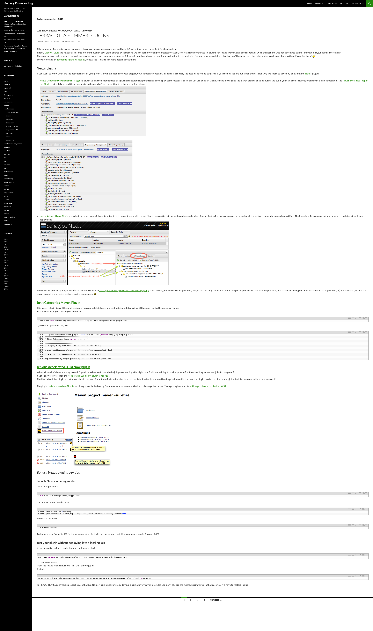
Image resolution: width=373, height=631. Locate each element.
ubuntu (7, 214)
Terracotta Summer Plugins (73, 35)
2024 (6, 242)
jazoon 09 (9, 133)
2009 (6, 278)
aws (5, 91)
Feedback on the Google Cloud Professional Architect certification (15, 24)
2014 (6, 265)
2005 (6, 289)
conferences (9, 109)
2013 (6, 268)
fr (5, 158)
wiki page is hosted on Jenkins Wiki (208, 386)
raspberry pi (8, 193)
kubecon (9, 137)
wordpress (8, 224)
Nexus (308, 74)
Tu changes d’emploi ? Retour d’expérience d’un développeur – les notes (15, 48)
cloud (6, 105)
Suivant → (216, 600)
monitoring (8, 179)
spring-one (10, 140)
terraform (8, 207)
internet (7, 165)
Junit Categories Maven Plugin (58, 302)
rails (7, 200)
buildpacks (8, 95)
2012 (6, 270)
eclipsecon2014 (12, 130)
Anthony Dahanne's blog (18, 3)
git (5, 161)
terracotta (86, 31)
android (7, 84)
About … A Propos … (315, 3)
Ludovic (48, 53)
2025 (6, 239)
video (6, 221)
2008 (6, 281)
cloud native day (12, 112)
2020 (6, 250)
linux (6, 175)
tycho (6, 210)
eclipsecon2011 (12, 126)
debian (7, 147)
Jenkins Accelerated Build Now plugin (63, 367)
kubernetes (8, 172)
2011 (6, 273)
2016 (6, 260)
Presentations (358, 3)
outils (6, 186)
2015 (6, 263)
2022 (6, 244)
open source (73, 31)
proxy (6, 189)
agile (6, 81)
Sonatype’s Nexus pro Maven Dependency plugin (124, 290)
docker (7, 151)
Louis (56, 53)
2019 (6, 252)
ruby (6, 196)
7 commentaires (72, 42)
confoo (8, 116)
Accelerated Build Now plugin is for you (88, 376)
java (64, 31)
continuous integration (49, 31)
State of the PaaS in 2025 (14, 30)
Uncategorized (9, 217)
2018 (6, 255)
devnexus (9, 119)
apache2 (7, 88)
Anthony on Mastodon (13, 66)
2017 (6, 257)
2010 (6, 276)
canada (7, 98)
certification (9, 102)
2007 (6, 284)
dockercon (10, 123)
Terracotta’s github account (71, 60)
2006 (6, 286)
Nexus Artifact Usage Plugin (54, 216)
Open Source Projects (338, 3)
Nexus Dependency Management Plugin (60, 81)
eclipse (7, 154)
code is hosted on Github (61, 386)
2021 (6, 247)
